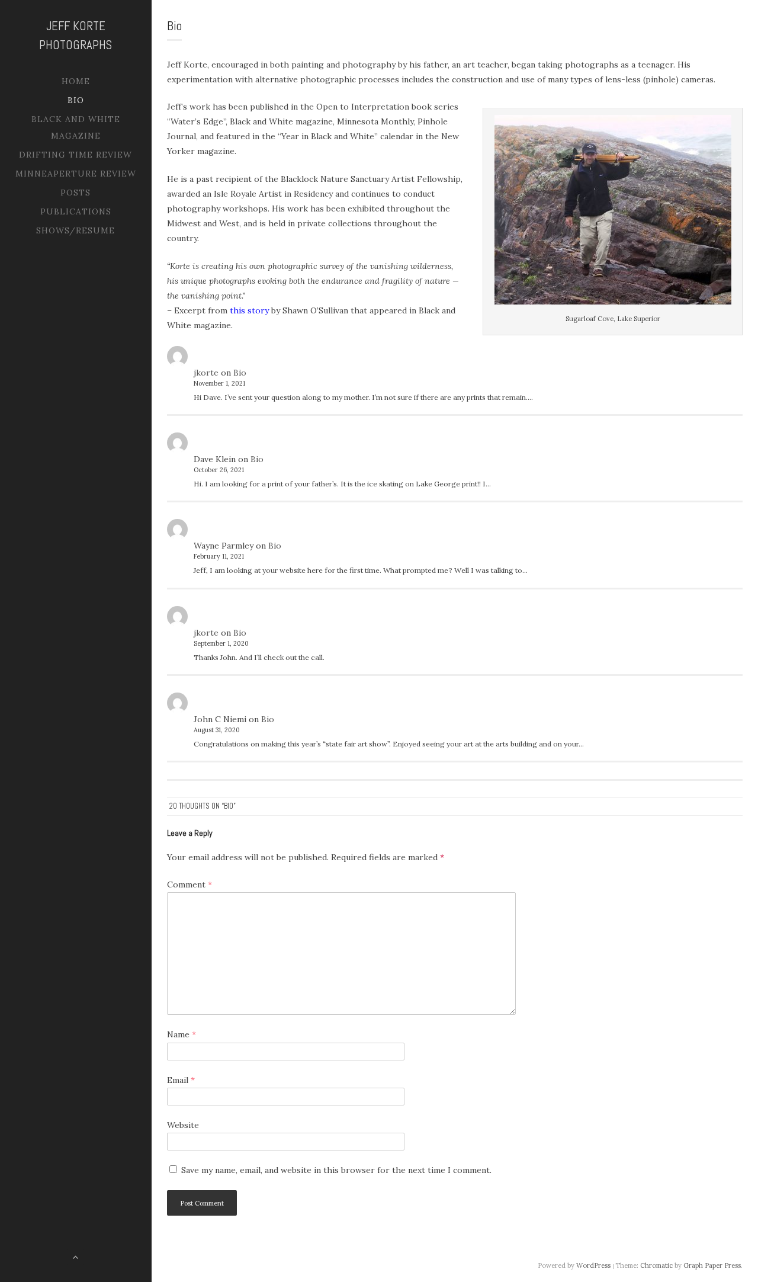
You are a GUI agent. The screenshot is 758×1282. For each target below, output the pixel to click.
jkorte (206, 372)
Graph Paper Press (712, 1265)
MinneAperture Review (75, 173)
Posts (75, 192)
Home (76, 81)
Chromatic (656, 1265)
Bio (76, 100)
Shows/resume (75, 230)
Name (181, 1034)
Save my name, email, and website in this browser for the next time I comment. (336, 1170)
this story (249, 310)
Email (181, 1080)
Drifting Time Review (75, 154)
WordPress (593, 1265)
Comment (189, 884)
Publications (75, 211)
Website (183, 1125)
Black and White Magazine (75, 127)
